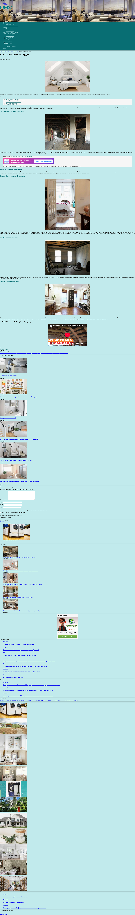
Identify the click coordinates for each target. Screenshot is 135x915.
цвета (80, 700)
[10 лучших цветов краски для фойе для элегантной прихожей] (13, 436)
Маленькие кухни (10, 31)
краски (46, 700)
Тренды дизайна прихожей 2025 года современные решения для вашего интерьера (22, 584)
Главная (2, 51)
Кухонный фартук (10, 29)
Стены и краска (7, 41)
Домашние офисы (10, 44)
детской (16, 700)
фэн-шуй (76, 700)
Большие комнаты (10, 24)
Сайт (1, 507)
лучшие (49, 700)
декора (13, 700)
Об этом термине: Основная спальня (17, 100)
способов (66, 700)
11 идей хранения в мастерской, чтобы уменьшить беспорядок (19, 397)
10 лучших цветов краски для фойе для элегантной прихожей (19, 439)
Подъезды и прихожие (11, 46)
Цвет (7, 42)
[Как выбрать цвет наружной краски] (13, 827)
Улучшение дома (8, 43)
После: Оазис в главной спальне (13, 102)
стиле (69, 700)
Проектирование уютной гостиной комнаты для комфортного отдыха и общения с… (23, 610)
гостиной (9, 700)
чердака (6, 349)
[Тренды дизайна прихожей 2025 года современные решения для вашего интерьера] (10, 583)
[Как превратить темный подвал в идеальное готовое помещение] (13, 478)
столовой (71, 700)
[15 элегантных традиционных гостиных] (13, 765)
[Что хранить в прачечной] (13, 415)
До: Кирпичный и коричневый (13, 99)
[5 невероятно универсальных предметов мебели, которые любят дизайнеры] (13, 796)
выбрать (5, 700)
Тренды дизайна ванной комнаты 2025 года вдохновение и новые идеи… (20, 557)
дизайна (21, 700)
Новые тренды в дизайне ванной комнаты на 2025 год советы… (18, 597)
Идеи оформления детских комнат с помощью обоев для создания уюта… (20, 570)
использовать (33, 700)
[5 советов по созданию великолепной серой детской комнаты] (13, 780)
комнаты (42, 700)
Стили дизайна (9, 37)
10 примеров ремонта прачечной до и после (21, 156)
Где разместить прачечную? (8, 375)
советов (59, 700)
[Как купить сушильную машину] (13, 717)
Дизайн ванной (9, 34)
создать (63, 700)
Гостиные (6, 23)
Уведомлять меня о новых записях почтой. (12, 515)
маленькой (56, 700)
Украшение (8, 38)
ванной (2, 700)
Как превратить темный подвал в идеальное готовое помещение (19, 481)
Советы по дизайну (9, 33)
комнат (37, 700)
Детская (5, 27)
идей (29, 700)
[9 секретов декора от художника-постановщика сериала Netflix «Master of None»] (13, 875)
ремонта (2, 349)
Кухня (5, 28)
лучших (52, 700)
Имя (1, 502)
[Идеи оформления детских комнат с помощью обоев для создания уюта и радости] (10, 569)
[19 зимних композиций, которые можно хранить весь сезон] (13, 843)
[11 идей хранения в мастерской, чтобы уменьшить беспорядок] (13, 394)
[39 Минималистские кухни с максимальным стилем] (13, 859)
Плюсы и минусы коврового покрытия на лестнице (16, 460)
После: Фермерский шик (12, 104)
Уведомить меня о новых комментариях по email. (13, 512)
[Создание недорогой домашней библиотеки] (13, 890)
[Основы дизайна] (7, 19)
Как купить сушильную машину (10, 540)
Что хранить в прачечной (8, 418)
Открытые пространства (10, 32)
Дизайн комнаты (10, 36)
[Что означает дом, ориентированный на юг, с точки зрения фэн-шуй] (13, 812)
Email (1, 504)
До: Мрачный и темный (11, 103)
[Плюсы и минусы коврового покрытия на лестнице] (13, 457)
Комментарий (3, 499)
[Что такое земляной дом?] (13, 733)
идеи (24, 700)
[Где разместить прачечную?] (13, 373)
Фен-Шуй (8, 39)
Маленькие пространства (12, 26)
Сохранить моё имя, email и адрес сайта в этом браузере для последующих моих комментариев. (24, 510)
